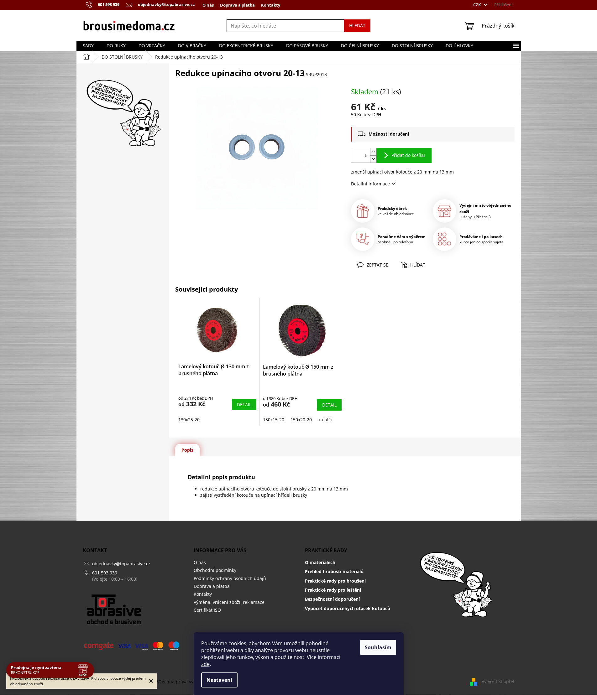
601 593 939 (104, 573)
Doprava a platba (237, 5)
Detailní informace (370, 184)
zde (205, 664)
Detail (244, 404)
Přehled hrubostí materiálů (334, 571)
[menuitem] (88, 46)
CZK (477, 5)
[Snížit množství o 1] (373, 159)
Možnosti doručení (389, 134)
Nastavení (219, 680)
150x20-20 (301, 420)
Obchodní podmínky (215, 570)
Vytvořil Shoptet (498, 681)
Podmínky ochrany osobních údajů (230, 578)
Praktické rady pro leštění (333, 590)
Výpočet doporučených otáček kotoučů (347, 608)
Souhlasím (378, 647)
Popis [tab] (187, 450)
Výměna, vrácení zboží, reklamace (229, 602)
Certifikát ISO (207, 610)
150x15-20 (273, 420)
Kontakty (270, 5)
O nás (208, 5)
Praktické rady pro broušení (335, 581)
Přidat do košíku (408, 155)
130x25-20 (189, 420)
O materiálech (320, 562)
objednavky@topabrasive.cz (121, 564)
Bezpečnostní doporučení (332, 599)
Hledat (357, 26)
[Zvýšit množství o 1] (373, 151)
